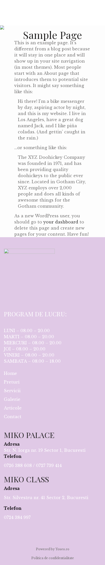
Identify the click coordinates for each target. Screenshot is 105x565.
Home (10, 373)
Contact (12, 416)
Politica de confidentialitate (52, 558)
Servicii (12, 390)
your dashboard (60, 221)
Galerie (12, 399)
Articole (13, 408)
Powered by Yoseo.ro (52, 549)
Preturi (12, 382)
